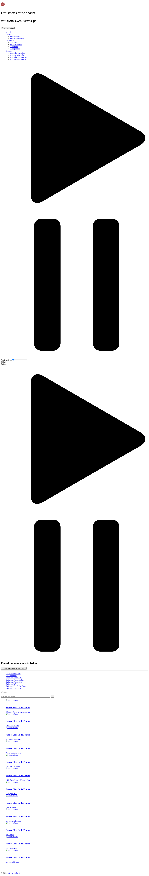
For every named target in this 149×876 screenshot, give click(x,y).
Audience (13, 43)
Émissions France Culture (15, 680)
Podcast (8, 34)
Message (4, 692)
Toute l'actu (10, 40)
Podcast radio (15, 36)
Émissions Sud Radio (13, 688)
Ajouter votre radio (17, 55)
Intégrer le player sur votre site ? (14, 668)
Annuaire (9, 51)
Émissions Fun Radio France (16, 686)
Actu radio (14, 47)
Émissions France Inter (14, 682)
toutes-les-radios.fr (13, 873)
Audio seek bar (6, 360)
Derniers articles (16, 45)
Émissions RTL (11, 684)
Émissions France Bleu (14, 678)
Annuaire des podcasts (18, 57)
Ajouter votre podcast (18, 59)
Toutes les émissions (13, 674)
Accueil (8, 32)
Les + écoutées (11, 676)
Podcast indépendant (17, 38)
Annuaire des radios (17, 53)
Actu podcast (15, 49)
